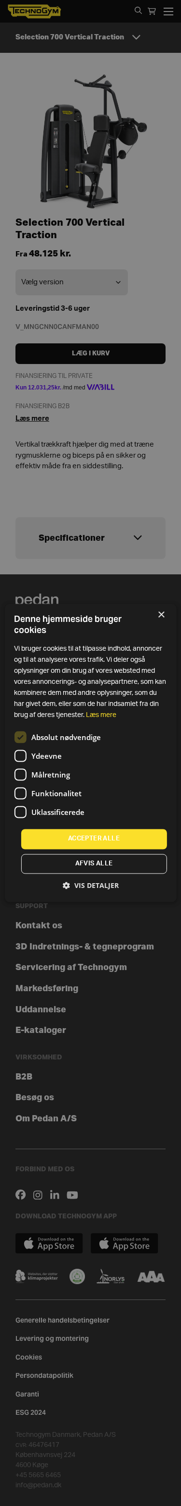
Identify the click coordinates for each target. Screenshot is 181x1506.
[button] (91, 885)
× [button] (161, 615)
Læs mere (101, 715)
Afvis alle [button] (94, 864)
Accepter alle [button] (94, 839)
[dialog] (90, 753)
